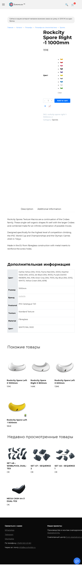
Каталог (19, 27)
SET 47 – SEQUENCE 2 (41, 467)
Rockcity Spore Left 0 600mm (65, 381)
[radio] (61, 59)
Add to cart (62, 101)
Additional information (49, 209)
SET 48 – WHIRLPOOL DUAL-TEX (17, 466)
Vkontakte (9, 539)
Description (27, 209)
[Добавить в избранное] (45, 106)
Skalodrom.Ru (53, 533)
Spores (62, 27)
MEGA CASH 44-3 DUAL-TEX (16, 499)
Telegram (9, 534)
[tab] (27, 209)
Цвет (45, 75)
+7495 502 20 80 (24, 543)
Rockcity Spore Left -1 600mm (17, 421)
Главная (10, 27)
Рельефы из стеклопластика (46, 27)
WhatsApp (9, 530)
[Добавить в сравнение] (50, 106)
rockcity (22, 296)
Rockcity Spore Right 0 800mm (39, 381)
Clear (60, 93)
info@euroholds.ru (27, 547)
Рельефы (28, 27)
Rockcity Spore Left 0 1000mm (17, 381)
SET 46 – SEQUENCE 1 (65, 467)
